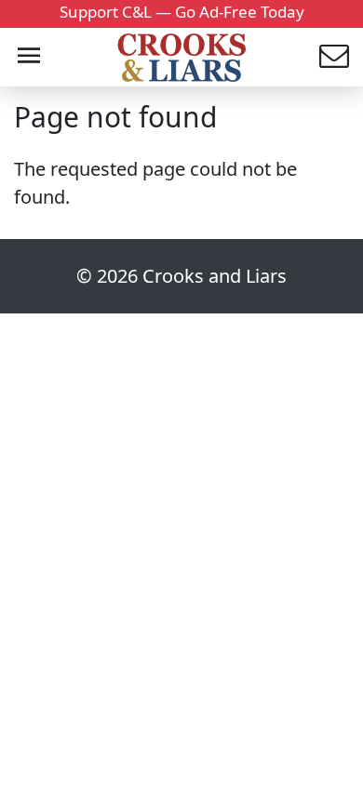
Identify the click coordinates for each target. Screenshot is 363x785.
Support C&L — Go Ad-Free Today (182, 11)
